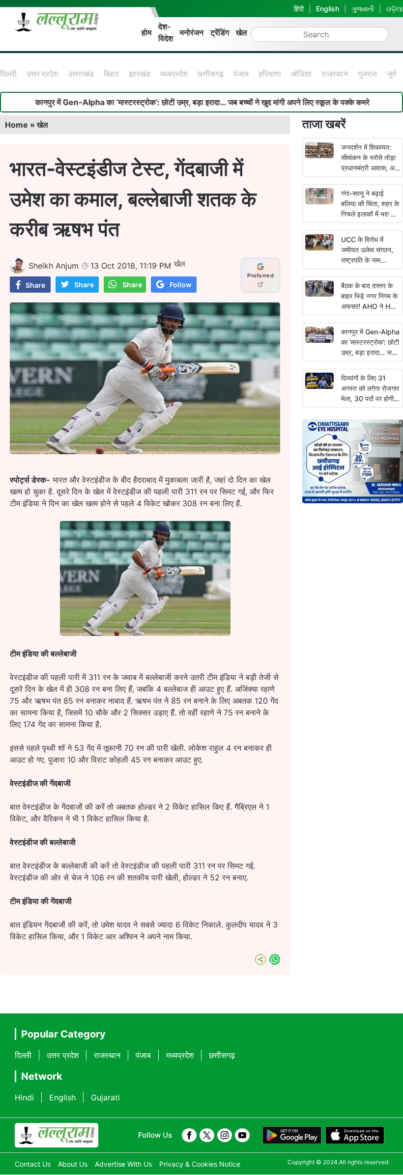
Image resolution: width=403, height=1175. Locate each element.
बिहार (111, 74)
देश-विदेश (165, 32)
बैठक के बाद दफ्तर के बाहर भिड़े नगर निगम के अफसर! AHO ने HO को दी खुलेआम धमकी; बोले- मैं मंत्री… (369, 306)
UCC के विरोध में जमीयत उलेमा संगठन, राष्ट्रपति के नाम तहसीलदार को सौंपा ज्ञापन (367, 260)
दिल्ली (8, 74)
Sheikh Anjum (54, 266)
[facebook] (189, 1135)
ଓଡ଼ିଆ (394, 8)
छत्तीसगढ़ (211, 74)
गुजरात (367, 74)
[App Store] (354, 1135)
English (327, 8)
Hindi (24, 1097)
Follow (181, 284)
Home (16, 125)
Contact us (33, 1164)
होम (146, 32)
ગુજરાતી (362, 8)
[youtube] (242, 1135)
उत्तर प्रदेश (42, 74)
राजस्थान (334, 74)
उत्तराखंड (81, 74)
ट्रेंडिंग (219, 32)
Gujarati (105, 1097)
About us (72, 1164)
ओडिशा (301, 74)
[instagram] (225, 1135)
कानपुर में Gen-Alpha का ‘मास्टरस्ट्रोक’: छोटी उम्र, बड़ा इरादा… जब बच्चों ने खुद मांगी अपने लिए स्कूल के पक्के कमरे (176, 102)
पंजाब (241, 74)
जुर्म (391, 74)
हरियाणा (270, 74)
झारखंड (139, 74)
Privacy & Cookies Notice (199, 1164)
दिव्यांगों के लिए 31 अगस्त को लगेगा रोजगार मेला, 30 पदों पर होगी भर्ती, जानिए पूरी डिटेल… (370, 398)
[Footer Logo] (56, 1135)
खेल (241, 32)
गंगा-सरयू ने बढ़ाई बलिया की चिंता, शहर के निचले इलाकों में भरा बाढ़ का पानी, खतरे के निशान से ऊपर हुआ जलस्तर (370, 214)
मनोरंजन (191, 32)
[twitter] (207, 1135)
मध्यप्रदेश (174, 74)
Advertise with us (123, 1164)
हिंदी (299, 8)
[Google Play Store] (291, 1135)
